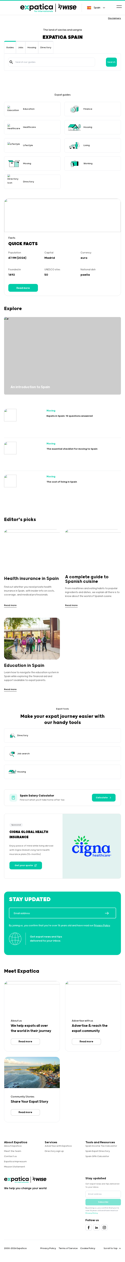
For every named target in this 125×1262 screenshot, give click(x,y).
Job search (23, 753)
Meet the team (12, 1151)
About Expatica (12, 1146)
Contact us (10, 1156)
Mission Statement (14, 1166)
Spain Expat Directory (97, 1151)
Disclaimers (114, 18)
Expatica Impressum (15, 1161)
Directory (45, 47)
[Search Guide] (11, 62)
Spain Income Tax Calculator (101, 1146)
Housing (32, 47)
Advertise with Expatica (58, 1146)
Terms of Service (68, 1248)
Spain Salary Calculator (37, 795)
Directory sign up (54, 1151)
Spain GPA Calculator (97, 1156)
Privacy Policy (102, 925)
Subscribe (103, 1202)
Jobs (20, 47)
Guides (10, 47)
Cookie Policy (87, 1248)
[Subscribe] (110, 913)
